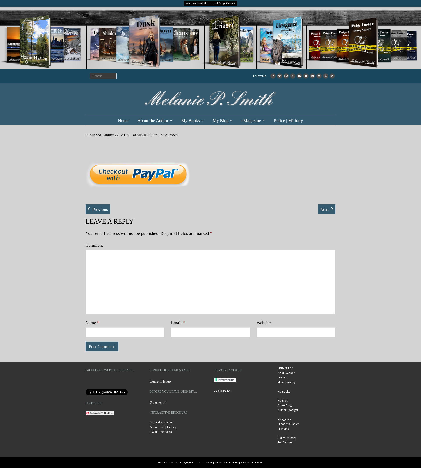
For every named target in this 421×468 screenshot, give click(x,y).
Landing (284, 428)
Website (264, 322)
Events (283, 377)
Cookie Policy (222, 391)
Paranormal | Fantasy (163, 427)
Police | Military (288, 120)
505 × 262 (145, 135)
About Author (286, 373)
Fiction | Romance (161, 432)
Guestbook (158, 402)
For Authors (168, 135)
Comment (94, 245)
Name (92, 322)
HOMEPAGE (285, 368)
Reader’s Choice (289, 424)
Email (178, 322)
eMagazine (251, 120)
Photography (287, 382)
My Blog (220, 120)
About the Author (152, 120)
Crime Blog (285, 405)
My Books (190, 120)
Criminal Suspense (161, 422)
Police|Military (287, 438)
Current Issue (160, 381)
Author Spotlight (288, 410)
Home (123, 120)
